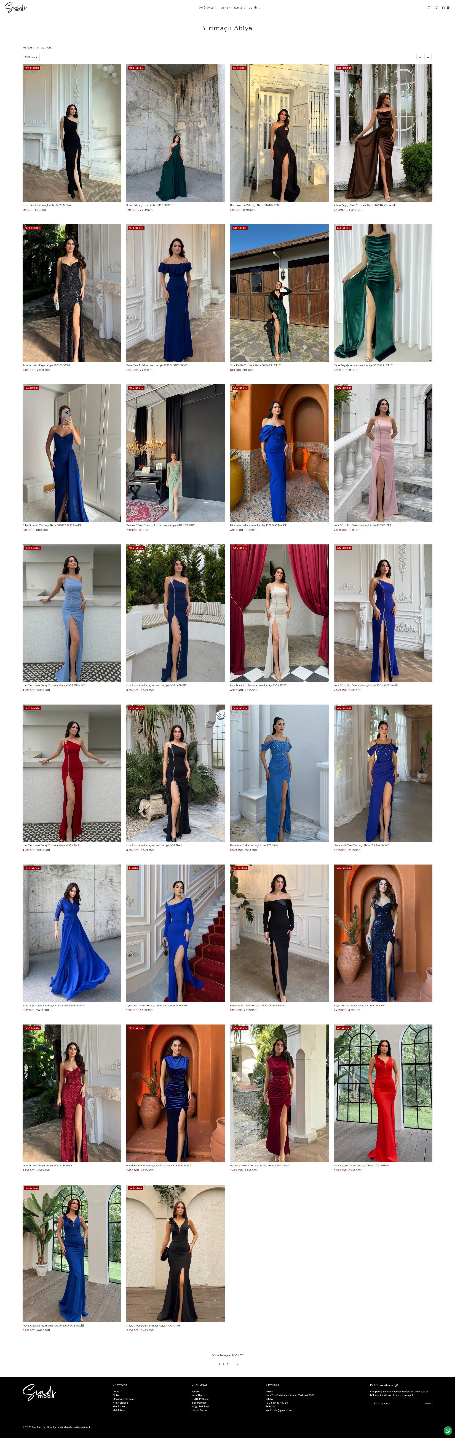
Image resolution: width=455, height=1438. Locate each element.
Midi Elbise (119, 1410)
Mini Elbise (119, 1406)
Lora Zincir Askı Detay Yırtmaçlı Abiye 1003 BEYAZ (258, 685)
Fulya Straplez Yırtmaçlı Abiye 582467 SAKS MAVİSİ (52, 525)
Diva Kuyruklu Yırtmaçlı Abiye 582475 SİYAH (255, 205)
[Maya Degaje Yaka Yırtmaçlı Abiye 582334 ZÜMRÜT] (383, 293)
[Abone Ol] (428, 1403)
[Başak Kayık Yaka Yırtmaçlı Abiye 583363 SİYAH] (279, 933)
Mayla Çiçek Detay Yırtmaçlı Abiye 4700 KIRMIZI (361, 1165)
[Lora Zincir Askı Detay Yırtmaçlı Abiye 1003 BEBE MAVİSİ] (72, 613)
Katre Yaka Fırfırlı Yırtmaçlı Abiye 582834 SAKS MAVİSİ (157, 365)
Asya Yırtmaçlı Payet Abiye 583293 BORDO (47, 1165)
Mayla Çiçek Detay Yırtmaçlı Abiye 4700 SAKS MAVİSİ (53, 1325)
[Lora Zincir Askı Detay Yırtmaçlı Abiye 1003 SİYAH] (175, 773)
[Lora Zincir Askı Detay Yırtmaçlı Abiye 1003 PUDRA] (383, 453)
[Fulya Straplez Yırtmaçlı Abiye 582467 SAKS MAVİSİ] (72, 453)
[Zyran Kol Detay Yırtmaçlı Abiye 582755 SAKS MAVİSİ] (175, 933)
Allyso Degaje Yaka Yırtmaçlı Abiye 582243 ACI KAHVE (365, 205)
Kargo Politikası (200, 1406)
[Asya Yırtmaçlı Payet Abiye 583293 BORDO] (72, 1093)
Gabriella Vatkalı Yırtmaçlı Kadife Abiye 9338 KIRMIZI (260, 1165)
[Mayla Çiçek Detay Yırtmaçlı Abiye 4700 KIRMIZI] (383, 1093)
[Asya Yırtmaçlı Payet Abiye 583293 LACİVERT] (383, 933)
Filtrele (31, 57)
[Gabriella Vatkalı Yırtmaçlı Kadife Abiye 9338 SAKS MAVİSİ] (175, 1093)
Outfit (253, 7)
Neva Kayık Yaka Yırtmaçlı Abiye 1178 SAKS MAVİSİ (362, 845)
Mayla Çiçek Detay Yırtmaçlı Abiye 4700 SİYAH (153, 1325)
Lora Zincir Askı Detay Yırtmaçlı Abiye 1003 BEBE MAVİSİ (54, 685)
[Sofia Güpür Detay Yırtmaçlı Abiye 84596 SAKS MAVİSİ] (72, 933)
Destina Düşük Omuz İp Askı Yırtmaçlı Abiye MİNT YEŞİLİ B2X (160, 525)
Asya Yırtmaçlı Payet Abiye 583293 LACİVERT (360, 1005)
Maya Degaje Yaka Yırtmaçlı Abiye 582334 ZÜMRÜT (363, 365)
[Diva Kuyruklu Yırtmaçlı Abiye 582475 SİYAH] (279, 133)
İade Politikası (199, 1402)
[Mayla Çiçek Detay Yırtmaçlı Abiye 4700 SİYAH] (175, 1253)
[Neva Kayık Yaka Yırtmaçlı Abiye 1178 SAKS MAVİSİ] (383, 773)
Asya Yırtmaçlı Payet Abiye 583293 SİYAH (46, 365)
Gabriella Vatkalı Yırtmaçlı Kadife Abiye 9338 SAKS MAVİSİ (159, 1165)
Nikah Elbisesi (120, 1402)
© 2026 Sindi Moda (34, 1427)
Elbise (238, 7)
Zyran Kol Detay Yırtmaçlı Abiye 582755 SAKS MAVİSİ (156, 1005)
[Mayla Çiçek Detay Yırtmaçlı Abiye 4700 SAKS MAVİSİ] (72, 1253)
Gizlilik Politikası (200, 1399)
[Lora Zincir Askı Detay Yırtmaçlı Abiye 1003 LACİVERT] (175, 613)
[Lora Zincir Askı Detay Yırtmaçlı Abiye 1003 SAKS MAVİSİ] (383, 613)
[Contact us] (448, 1430)
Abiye (224, 7)
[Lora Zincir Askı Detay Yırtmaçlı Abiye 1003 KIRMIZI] (72, 773)
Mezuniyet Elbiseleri (124, 1399)
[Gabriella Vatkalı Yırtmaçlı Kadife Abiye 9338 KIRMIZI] (279, 1093)
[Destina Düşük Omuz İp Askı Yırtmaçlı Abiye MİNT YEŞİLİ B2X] (175, 453)
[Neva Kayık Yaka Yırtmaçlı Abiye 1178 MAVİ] (279, 773)
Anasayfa (27, 47)
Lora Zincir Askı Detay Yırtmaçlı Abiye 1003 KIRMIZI (51, 845)
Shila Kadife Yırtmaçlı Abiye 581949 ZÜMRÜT (255, 365)
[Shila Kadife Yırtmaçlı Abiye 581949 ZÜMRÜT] (279, 293)
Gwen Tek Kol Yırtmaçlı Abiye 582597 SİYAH (48, 205)
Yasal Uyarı (198, 1395)
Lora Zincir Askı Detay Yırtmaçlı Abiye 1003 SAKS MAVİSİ (366, 685)
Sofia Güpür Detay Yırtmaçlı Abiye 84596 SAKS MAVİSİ (54, 1005)
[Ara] (429, 7)
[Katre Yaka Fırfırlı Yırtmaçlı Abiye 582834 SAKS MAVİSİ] (175, 293)
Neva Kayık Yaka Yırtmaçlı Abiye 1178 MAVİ (254, 845)
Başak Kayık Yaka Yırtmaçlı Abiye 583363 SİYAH (257, 1005)
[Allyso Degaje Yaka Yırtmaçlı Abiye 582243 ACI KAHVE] (383, 133)
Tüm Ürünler (206, 7)
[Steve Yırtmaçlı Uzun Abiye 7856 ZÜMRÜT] (175, 133)
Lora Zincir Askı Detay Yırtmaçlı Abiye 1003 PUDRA (362, 525)
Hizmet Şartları (200, 1410)
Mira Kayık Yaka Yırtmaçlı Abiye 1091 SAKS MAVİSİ (258, 525)
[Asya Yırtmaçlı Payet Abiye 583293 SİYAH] (72, 293)
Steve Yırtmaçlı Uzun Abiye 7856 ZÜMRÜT (149, 205)
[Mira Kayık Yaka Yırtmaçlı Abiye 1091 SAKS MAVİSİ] (279, 453)
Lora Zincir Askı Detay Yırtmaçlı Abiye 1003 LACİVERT (156, 685)
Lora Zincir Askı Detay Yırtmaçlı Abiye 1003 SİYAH (154, 845)
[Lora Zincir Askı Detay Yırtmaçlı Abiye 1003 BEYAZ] (279, 613)
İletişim (195, 1391)
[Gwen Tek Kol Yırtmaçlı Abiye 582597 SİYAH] (72, 133)
